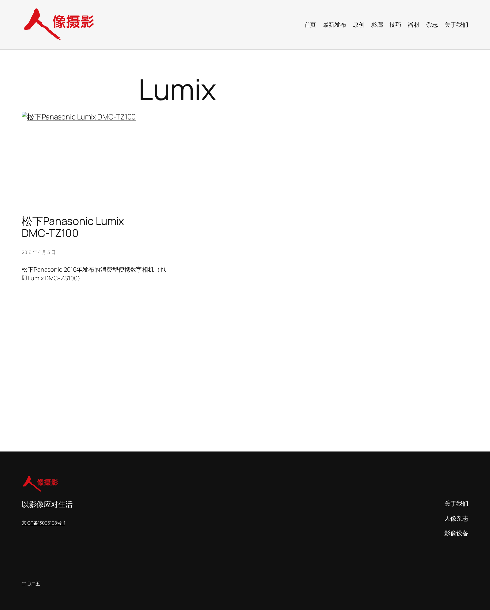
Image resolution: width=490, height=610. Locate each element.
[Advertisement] (222, 398)
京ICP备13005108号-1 (43, 523)
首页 (310, 24)
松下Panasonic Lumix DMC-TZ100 (73, 227)
